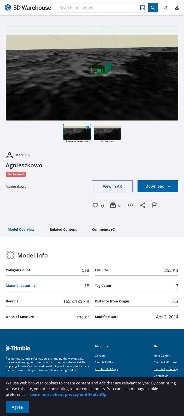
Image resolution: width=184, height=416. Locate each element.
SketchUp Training (166, 369)
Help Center (162, 356)
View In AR (112, 186)
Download (155, 186)
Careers (100, 356)
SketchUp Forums (165, 362)
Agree (17, 407)
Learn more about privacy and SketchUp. (68, 394)
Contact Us (161, 376)
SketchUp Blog (104, 362)
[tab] (21, 229)
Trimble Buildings (106, 369)
